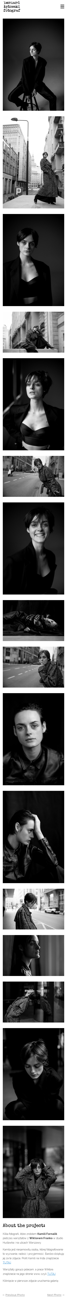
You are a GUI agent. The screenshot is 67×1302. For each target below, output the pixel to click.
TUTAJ (7, 1262)
